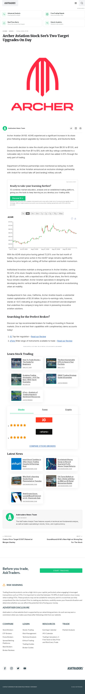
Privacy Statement (31, 686)
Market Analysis (68, 630)
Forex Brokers (8, 637)
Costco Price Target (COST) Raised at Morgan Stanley (17, 539)
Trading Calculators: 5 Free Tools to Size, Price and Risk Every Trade (51, 639)
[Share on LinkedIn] (76, 128)
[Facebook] (5, 668)
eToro (12, 341)
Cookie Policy (21, 686)
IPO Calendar (47, 633)
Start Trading (61, 570)
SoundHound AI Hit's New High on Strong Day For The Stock (64, 539)
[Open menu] (75, 3)
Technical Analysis (29, 637)
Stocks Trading (28, 630)
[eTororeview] (18, 437)
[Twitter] (18, 668)
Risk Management (29, 633)
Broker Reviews (8, 650)
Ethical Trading (28, 640)
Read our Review (38, 336)
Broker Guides (28, 647)
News (11, 31)
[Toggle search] (82, 3)
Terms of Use (13, 686)
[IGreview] (18, 425)
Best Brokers (7, 647)
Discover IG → (17, 198)
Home (5, 31)
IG (11, 336)
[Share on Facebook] (80, 128)
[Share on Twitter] (71, 128)
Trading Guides (28, 644)
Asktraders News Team (16, 128)
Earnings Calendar (49, 630)
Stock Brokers (8, 630)
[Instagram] (11, 668)
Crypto (68, 410)
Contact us (6, 686)
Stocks (21, 410)
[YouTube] (25, 668)
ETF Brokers (7, 633)
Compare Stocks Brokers (42, 446)
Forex (45, 410)
